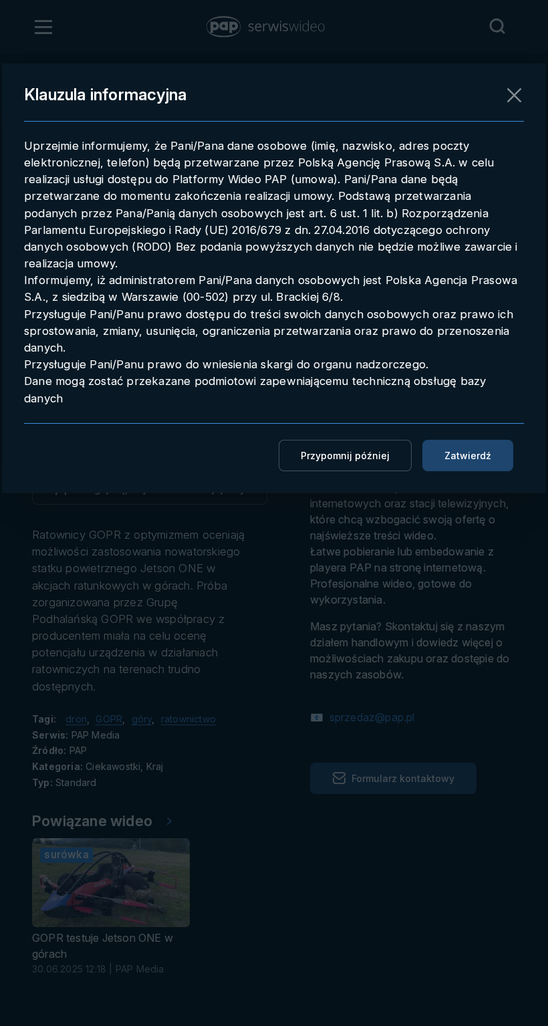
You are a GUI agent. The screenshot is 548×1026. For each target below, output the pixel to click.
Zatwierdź (467, 455)
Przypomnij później (345, 455)
